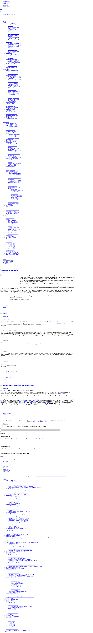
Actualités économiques (8, 262)
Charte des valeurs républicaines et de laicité (45, 476)
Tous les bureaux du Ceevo (6, 464)
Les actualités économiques (8, 261)
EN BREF (5, 263)
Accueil (4, 259)
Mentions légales (57, 476)
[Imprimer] (5, 272)
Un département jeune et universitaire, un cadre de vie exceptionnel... (18, 385)
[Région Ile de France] (8, 13)
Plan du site (64, 476)
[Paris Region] (32, 421)
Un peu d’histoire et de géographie (9, 270)
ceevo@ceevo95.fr (4, 461)
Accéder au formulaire (39, 438)
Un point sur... (4, 313)
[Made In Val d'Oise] (45, 420)
